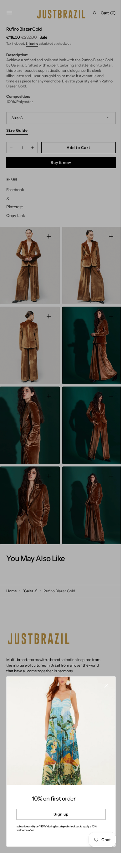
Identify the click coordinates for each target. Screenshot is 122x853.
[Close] (101, 690)
